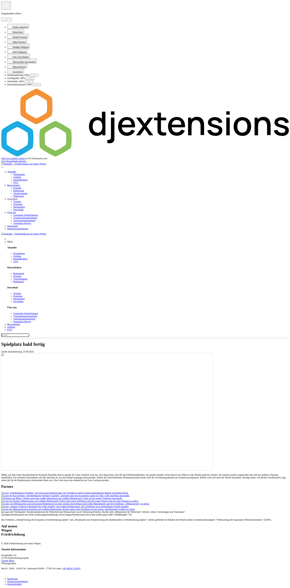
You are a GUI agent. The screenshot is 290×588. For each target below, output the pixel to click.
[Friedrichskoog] (64, 493)
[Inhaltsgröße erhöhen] (37, 75)
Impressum (12, 226)
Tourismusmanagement (24, 220)
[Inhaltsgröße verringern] (32, 75)
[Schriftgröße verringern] (28, 78)
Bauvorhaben (13, 185)
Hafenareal (18, 196)
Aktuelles (11, 171)
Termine (17, 201)
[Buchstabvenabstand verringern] (34, 84)
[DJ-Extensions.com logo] (145, 155)
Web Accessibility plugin (13, 158)
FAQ (15, 182)
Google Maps (7, 560)
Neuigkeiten (19, 174)
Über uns (11, 212)
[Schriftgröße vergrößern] (32, 78)
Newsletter (18, 209)
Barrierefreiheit (14, 584)
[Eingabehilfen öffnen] (6, 5)
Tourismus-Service (22, 223)
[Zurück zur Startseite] (23, 164)
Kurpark (17, 188)
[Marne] (61, 498)
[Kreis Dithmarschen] (70, 501)
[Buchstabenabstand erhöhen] (39, 84)
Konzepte (18, 204)
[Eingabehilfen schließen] (9, 19)
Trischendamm (20, 193)
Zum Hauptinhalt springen (13, 161)
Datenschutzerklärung (17, 228)
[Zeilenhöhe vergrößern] (31, 81)
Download (12, 199)
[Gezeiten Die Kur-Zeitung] (65, 495)
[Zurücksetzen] (3, 19)
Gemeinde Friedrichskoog (25, 215)
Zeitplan (17, 177)
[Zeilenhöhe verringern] (27, 81)
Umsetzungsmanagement (25, 218)
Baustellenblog (20, 180)
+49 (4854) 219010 (71, 568)
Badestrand (18, 190)
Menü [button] (10, 241)
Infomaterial (19, 207)
